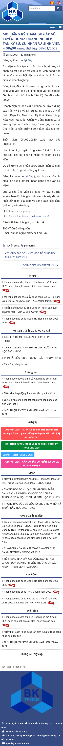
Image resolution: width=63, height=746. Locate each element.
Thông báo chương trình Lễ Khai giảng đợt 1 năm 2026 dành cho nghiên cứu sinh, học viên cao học (29, 284)
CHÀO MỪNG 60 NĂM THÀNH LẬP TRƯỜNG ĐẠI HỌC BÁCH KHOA (29, 349)
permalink (29, 245)
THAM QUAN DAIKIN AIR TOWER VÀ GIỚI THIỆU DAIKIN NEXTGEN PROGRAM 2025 (29, 550)
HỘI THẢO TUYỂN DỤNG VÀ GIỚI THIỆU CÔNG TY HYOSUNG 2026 (31, 445)
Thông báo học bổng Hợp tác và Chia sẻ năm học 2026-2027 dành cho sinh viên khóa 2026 (29, 600)
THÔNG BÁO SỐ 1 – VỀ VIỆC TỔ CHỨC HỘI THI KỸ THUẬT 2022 (30, 255)
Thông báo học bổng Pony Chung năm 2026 (28, 591)
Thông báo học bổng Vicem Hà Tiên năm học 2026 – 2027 (31, 320)
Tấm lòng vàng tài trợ (15, 364)
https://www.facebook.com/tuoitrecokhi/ (26, 216)
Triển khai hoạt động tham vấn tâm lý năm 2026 (29, 393)
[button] (53, 27)
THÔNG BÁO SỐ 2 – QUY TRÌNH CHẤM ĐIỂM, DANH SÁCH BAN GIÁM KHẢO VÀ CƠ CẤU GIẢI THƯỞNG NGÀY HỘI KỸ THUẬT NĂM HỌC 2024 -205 (31, 493)
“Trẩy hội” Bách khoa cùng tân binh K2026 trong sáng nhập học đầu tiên (31, 633)
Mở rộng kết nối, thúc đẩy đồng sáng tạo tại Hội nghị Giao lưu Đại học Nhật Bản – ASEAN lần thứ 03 (31, 298)
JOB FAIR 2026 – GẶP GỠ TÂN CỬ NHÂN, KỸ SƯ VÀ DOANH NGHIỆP (31, 463)
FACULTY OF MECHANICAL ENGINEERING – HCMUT (27, 339)
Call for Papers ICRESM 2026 (18, 454)
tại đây (28, 60)
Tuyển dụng (13, 245)
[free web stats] (31, 659)
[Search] (58, 8)
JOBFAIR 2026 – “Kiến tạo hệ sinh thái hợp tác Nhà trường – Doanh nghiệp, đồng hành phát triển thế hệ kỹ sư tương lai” (31, 433)
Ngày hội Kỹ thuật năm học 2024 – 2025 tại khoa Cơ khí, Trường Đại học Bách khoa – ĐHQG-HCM (30, 480)
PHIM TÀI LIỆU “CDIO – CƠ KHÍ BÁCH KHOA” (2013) (32, 357)
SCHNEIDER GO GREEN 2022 (39, 265)
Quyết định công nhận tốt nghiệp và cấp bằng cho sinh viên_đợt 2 (29, 401)
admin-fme (30, 54)
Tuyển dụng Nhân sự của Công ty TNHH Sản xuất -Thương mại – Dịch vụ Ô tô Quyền (30, 309)
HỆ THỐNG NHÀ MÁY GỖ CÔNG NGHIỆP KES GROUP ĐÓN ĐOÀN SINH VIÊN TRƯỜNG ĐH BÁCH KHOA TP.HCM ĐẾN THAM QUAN (30, 562)
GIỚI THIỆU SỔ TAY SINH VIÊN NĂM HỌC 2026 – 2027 (30, 412)
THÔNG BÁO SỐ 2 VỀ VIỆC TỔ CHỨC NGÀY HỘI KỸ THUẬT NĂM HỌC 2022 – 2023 (31, 505)
